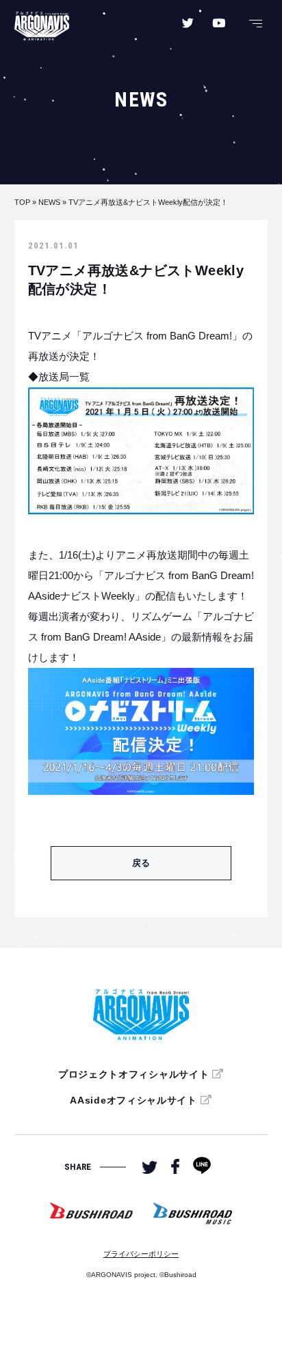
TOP (22, 202)
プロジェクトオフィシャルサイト (133, 1074)
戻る (141, 863)
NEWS (49, 202)
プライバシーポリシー (141, 1254)
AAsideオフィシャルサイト (133, 1100)
